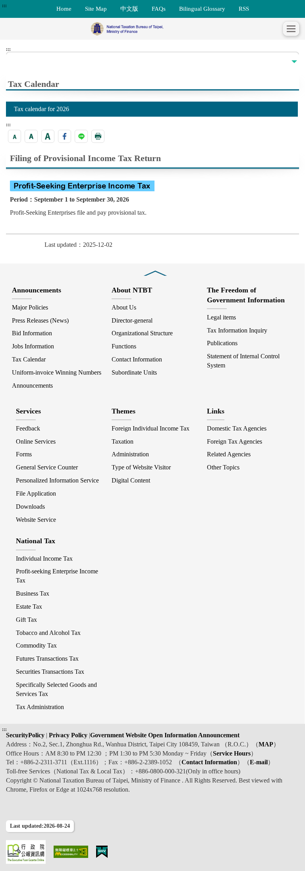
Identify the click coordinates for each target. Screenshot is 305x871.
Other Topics (223, 467)
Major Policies (30, 307)
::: (4, 5)
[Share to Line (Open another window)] (81, 136)
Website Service (36, 519)
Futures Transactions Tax (47, 658)
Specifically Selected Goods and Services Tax (56, 689)
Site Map (96, 8)
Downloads (30, 506)
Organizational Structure (142, 333)
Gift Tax (26, 619)
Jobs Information (33, 346)
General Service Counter (47, 467)
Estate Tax (29, 606)
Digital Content (131, 480)
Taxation (122, 441)
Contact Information (137, 359)
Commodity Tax (36, 645)
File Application (36, 493)
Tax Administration (40, 707)
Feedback (28, 428)
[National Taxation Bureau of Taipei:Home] (144, 28)
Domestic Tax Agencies (236, 428)
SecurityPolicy (26, 735)
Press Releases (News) (40, 320)
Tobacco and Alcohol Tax (48, 632)
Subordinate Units (134, 372)
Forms (24, 454)
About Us (124, 307)
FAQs (159, 8)
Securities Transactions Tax (50, 671)
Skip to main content (28, 5)
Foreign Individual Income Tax (150, 428)
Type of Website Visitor (141, 467)
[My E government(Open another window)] (102, 852)
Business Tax (32, 593)
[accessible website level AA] (71, 852)
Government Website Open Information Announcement (164, 735)
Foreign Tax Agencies (234, 441)
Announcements (32, 385)
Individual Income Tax (44, 558)
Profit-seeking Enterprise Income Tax (57, 576)
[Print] (97, 136)
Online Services (36, 441)
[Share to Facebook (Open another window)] (64, 136)
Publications (222, 343)
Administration (130, 454)
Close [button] (155, 267)
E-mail (259, 762)
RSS (244, 8)
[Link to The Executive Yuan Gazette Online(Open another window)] (26, 852)
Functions (124, 346)
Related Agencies (229, 454)
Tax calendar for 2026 (41, 109)
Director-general (132, 320)
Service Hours (232, 753)
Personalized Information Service (57, 480)
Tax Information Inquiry (237, 330)
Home (63, 8)
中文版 (129, 8)
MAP (266, 744)
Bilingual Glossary (202, 8)
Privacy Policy (67, 735)
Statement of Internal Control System (243, 361)
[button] (291, 28)
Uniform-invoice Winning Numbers (56, 372)
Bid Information (32, 333)
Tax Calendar (29, 359)
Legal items (221, 317)
